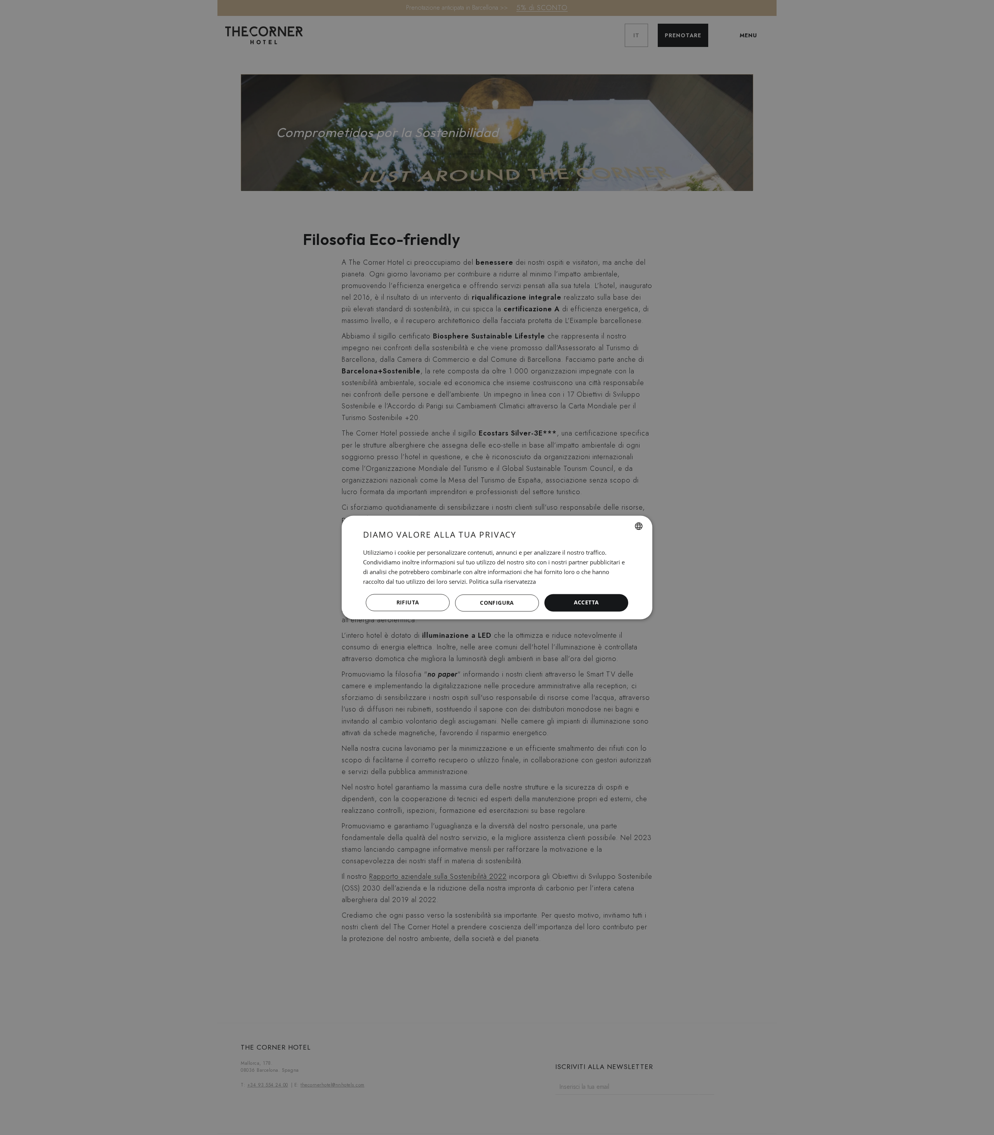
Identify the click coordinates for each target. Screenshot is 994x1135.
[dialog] (497, 567)
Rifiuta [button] (407, 602)
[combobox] (639, 526)
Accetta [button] (586, 602)
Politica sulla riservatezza (502, 581)
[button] (497, 602)
